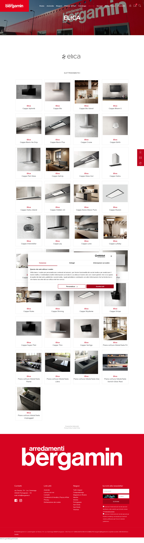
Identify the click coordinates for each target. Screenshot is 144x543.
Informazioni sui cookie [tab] (101, 263)
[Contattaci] (140, 157)
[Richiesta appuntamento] (140, 152)
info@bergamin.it (24, 495)
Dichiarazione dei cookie (52, 502)
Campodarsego (78, 492)
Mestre (75, 497)
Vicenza (76, 509)
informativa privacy (110, 511)
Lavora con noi (49, 492)
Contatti (47, 495)
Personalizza (70, 286)
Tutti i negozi (77, 490)
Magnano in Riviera (80, 495)
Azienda (47, 490)
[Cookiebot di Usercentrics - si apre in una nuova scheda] (96, 256)
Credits (16, 534)
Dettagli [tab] (72, 263)
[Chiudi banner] (111, 256)
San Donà (76, 505)
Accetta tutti (100, 286)
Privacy (46, 500)
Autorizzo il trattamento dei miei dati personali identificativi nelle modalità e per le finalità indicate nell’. (115, 509)
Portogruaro (77, 502)
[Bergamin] (14, 6)
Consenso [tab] (42, 263)
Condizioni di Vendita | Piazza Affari (56, 497)
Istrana (75, 500)
